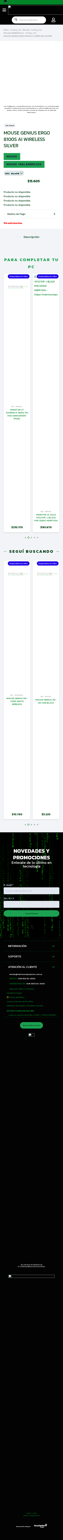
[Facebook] (45, 926)
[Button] (53, 20)
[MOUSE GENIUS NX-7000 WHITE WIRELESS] (17, 574)
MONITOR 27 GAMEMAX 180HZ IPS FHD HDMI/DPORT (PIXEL (17, 414)
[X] (32, 926)
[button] (4, 10)
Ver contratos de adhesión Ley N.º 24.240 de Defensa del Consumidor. (31, 1266)
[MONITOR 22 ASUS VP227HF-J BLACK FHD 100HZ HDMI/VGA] (46, 390)
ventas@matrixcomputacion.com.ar (25, 974)
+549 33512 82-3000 (35, 983)
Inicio (6, 30)
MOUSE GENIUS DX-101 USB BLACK (46, 701)
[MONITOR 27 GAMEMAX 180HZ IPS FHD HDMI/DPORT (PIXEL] (17, 287)
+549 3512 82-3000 (26, 978)
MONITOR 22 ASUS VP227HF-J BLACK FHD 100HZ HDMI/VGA (46, 517)
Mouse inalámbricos (14, 33)
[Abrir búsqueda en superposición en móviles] (28, 20)
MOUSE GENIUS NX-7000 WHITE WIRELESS (17, 701)
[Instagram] (18, 926)
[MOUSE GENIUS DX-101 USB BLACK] (46, 574)
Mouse (26, 30)
